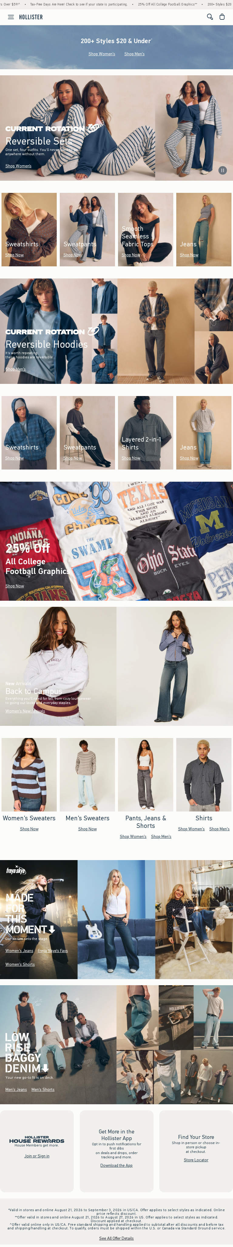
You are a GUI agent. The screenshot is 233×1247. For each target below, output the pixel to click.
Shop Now (14, 255)
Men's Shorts (43, 1090)
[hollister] (30, 16)
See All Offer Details (116, 1238)
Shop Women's (102, 54)
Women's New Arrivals (25, 711)
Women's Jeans (19, 951)
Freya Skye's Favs (53, 951)
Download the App (116, 1165)
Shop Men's (134, 54)
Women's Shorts (20, 965)
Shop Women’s (18, 166)
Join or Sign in (36, 1156)
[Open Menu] (8, 17)
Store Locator (196, 1160)
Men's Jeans (16, 1090)
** (71, 569)
